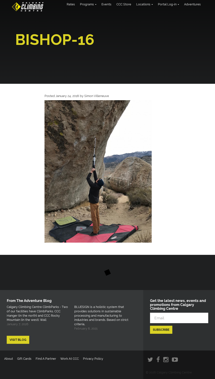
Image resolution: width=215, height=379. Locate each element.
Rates (71, 4)
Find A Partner (46, 358)
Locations (143, 4)
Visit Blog (18, 339)
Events (106, 4)
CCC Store (123, 4)
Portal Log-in (167, 4)
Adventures (192, 4)
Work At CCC (69, 358)
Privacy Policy (93, 358)
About (8, 358)
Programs (87, 4)
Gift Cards (24, 358)
